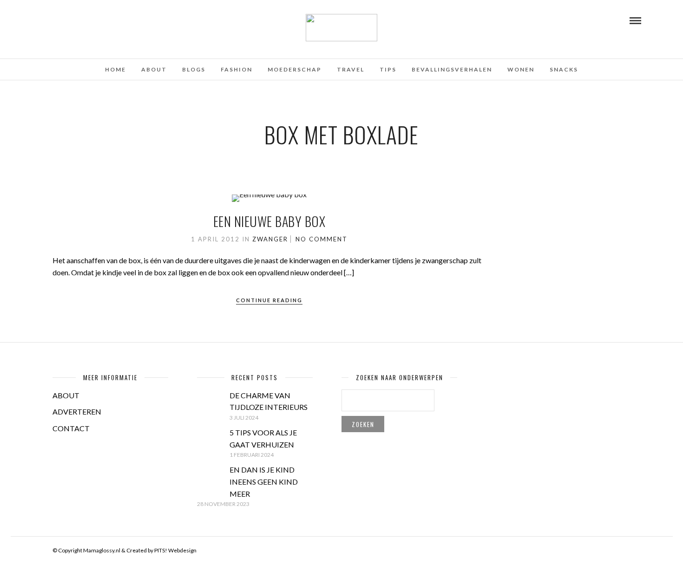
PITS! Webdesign (175, 550)
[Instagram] (82, 20)
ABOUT (66, 395)
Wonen (520, 69)
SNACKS (564, 69)
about (154, 69)
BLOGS (193, 69)
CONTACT (71, 428)
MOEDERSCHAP (295, 69)
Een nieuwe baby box (269, 221)
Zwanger (270, 239)
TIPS (388, 69)
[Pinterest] (70, 20)
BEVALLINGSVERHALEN (452, 69)
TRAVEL (350, 69)
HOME (115, 69)
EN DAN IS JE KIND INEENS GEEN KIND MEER (264, 481)
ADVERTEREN (77, 411)
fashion (236, 69)
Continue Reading (269, 300)
